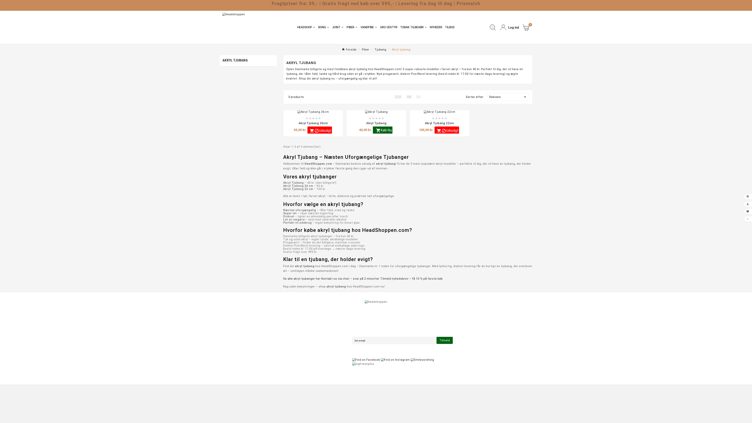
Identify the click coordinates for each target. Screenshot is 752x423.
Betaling (305, 348)
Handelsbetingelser (313, 337)
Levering (305, 331)
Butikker (305, 364)
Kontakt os (307, 353)
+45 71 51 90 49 (235, 359)
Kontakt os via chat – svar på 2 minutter (350, 278)
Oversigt (305, 359)
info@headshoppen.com (241, 353)
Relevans (508, 97)
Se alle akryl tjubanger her (302, 278)
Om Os (304, 342)
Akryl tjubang (235, 60)
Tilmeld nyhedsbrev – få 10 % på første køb (411, 278)
